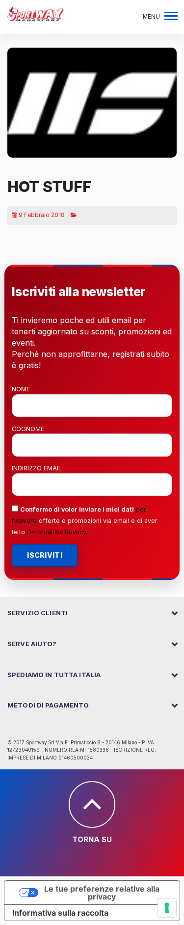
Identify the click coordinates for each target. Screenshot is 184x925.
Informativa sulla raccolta (60, 913)
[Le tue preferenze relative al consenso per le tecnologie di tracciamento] (167, 907)
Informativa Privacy (58, 532)
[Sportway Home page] (35, 13)
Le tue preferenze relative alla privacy (101, 892)
